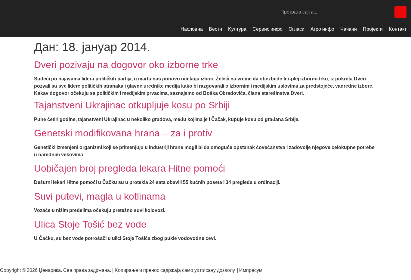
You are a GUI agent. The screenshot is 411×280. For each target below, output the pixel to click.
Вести (215, 29)
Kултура (237, 29)
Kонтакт (397, 29)
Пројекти (373, 29)
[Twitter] (387, 12)
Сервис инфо (267, 29)
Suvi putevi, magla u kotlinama (99, 196)
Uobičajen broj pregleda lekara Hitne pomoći (129, 168)
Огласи (296, 29)
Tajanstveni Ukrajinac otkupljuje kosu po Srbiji (132, 105)
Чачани (348, 29)
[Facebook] (360, 12)
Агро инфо (322, 29)
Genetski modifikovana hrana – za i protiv (123, 133)
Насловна (192, 29)
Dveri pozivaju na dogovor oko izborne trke (126, 64)
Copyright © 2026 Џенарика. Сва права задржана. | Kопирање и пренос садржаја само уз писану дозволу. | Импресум (131, 270)
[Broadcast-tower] (400, 12)
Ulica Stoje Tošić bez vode (90, 224)
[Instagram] (373, 12)
